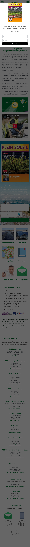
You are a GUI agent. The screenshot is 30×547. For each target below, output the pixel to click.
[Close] (29, 1)
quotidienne (12, 29)
